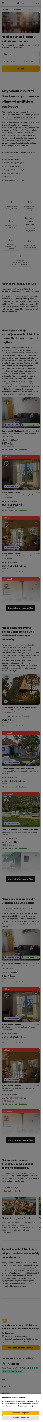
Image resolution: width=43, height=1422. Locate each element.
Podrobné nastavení (20, 1417)
